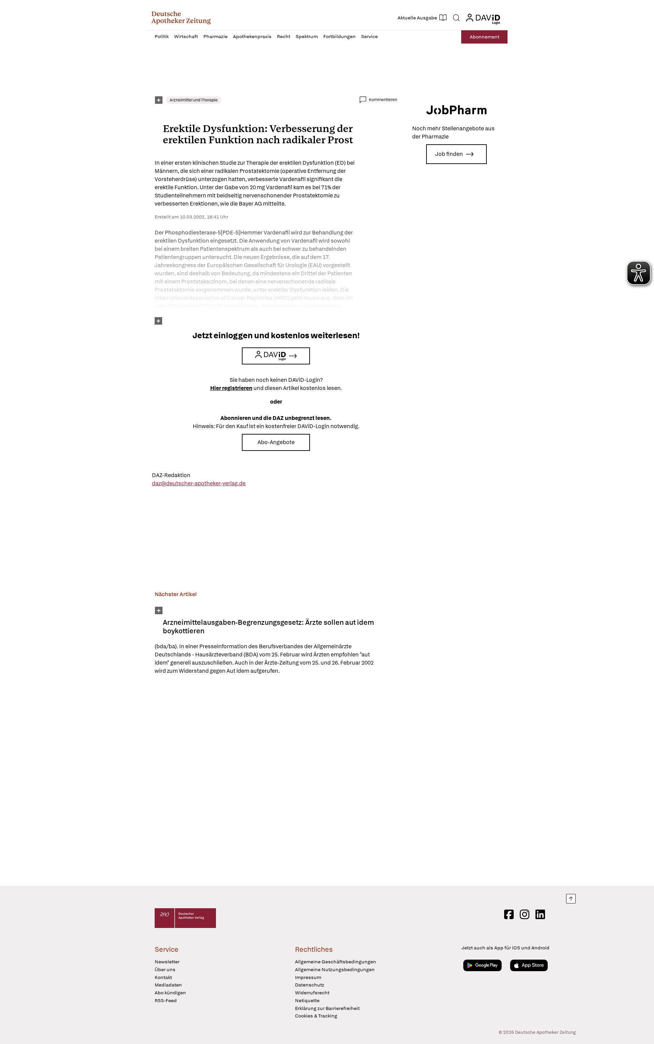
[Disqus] (276, 781)
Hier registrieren (231, 388)
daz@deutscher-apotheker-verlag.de (199, 483)
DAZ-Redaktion (171, 475)
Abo (484, 37)
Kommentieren (383, 99)
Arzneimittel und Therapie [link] (194, 100)
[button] (181, 18)
